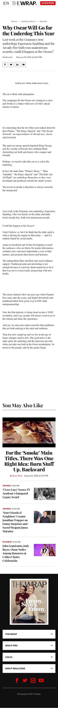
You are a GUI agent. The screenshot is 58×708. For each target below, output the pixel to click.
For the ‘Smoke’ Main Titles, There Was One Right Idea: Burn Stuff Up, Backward (29, 461)
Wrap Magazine (15, 668)
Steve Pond (17, 476)
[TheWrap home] (24, 3)
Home (14, 21)
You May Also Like (22, 405)
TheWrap (11, 634)
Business (7, 542)
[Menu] (5, 3)
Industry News (28, 21)
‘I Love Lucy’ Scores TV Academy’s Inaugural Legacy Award (16, 493)
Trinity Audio (31, 83)
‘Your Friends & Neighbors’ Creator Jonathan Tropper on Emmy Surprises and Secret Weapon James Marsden (15, 522)
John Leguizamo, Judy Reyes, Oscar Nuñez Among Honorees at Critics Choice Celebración (15, 553)
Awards (43, 21)
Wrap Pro (11, 645)
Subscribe (47, 3)
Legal (9, 657)
